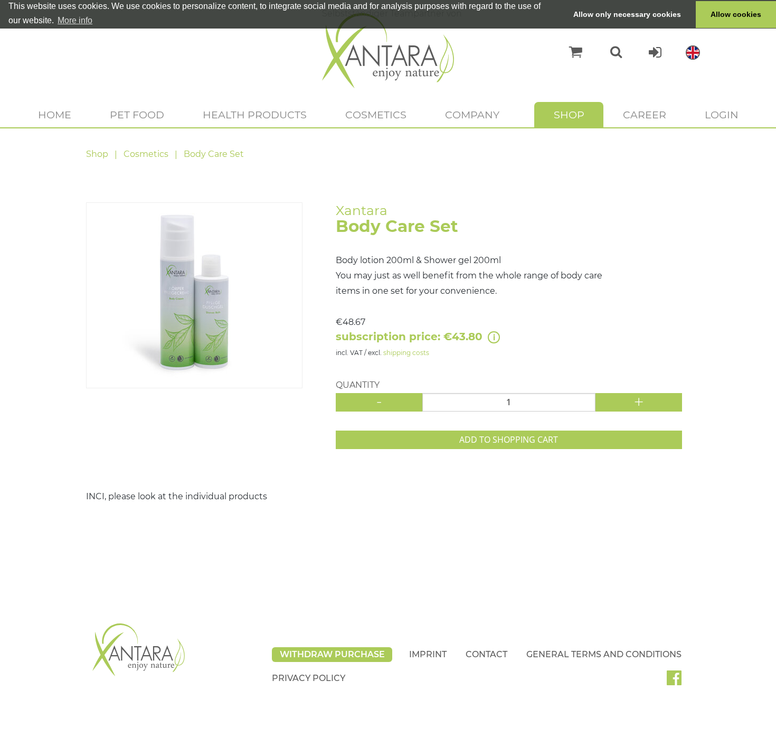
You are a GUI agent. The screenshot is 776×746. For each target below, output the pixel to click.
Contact (486, 654)
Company (472, 114)
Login (722, 114)
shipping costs (406, 353)
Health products (255, 114)
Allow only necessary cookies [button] (627, 14)
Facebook (678, 681)
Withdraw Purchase (332, 654)
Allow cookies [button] (736, 14)
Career (644, 114)
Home (54, 114)
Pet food (137, 114)
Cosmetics (375, 114)
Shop (569, 114)
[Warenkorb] (570, 52)
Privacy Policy (308, 678)
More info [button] (75, 20)
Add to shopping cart (508, 439)
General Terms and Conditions (604, 654)
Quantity (358, 385)
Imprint (428, 654)
